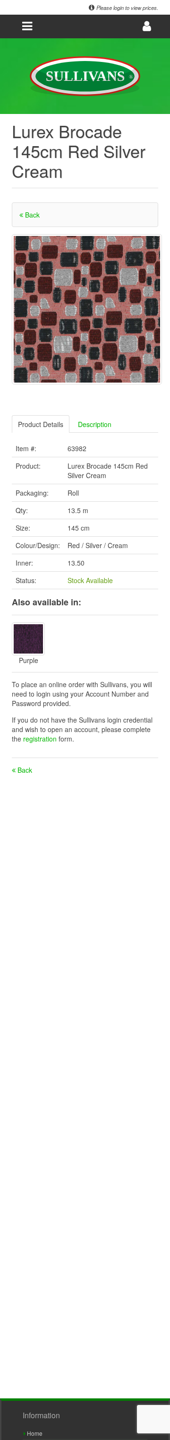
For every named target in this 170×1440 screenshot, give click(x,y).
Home (34, 1433)
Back (31, 214)
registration (41, 738)
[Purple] (28, 638)
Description (94, 424)
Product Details (40, 424)
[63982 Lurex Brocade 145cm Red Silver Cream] (87, 309)
